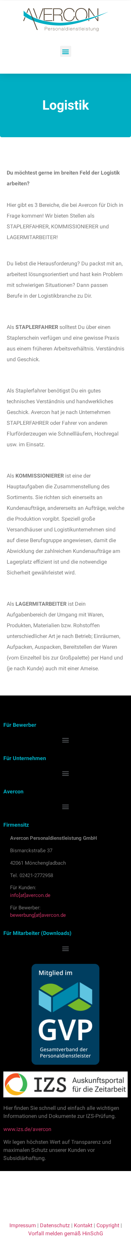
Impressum (22, 1225)
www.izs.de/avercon (27, 1129)
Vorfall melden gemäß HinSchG (65, 1233)
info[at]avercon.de (30, 895)
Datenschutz (55, 1225)
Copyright (107, 1225)
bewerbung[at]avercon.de (38, 915)
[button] (65, 51)
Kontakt (83, 1225)
